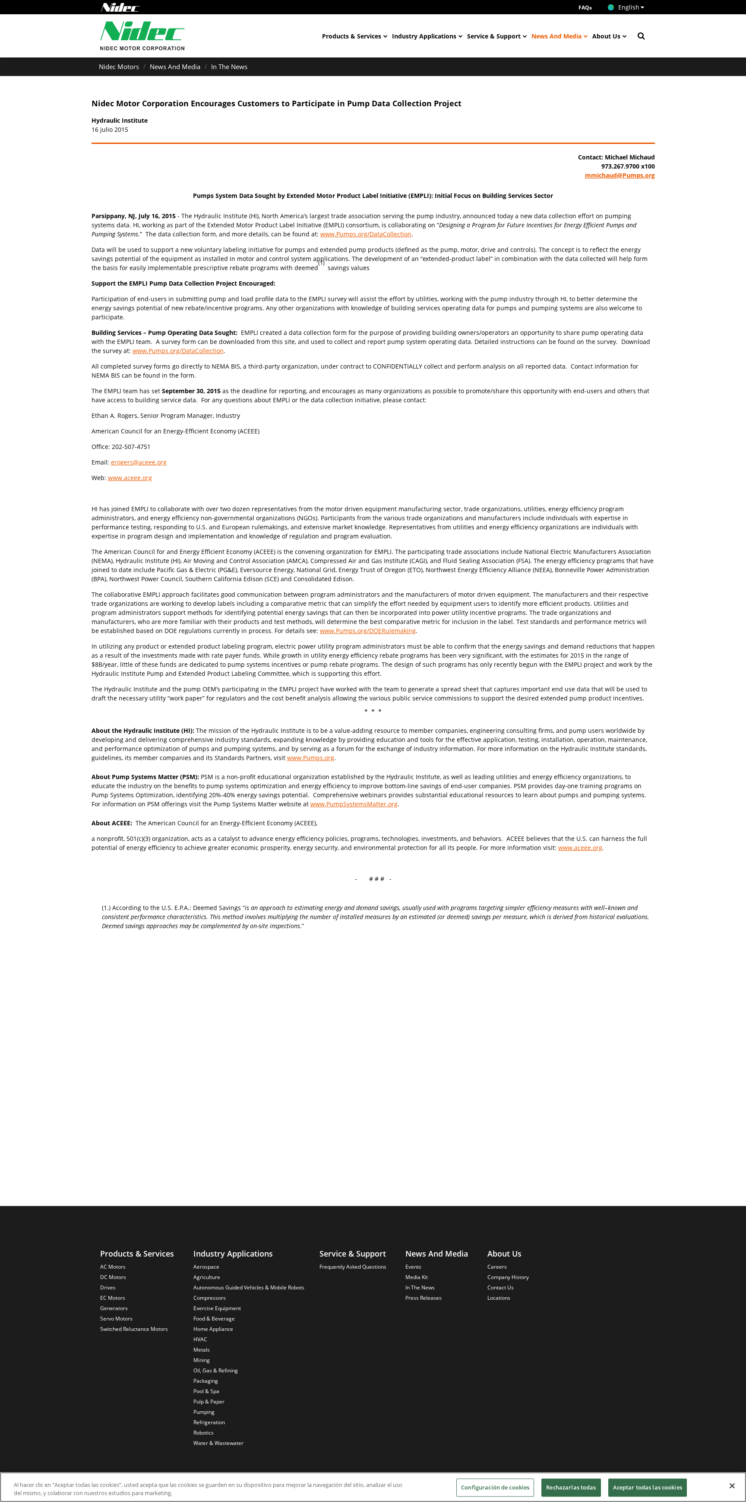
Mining (201, 1360)
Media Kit (416, 1277)
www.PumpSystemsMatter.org (354, 804)
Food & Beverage (214, 1318)
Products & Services (351, 36)
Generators (114, 1308)
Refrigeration (209, 1422)
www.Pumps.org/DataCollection (365, 234)
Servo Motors (116, 1318)
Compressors (209, 1298)
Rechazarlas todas (571, 1487)
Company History (508, 1277)
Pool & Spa (206, 1391)
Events (413, 1266)
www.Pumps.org (310, 758)
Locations (498, 1298)
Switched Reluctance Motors (134, 1329)
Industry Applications (424, 36)
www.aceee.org (130, 478)
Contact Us (500, 1287)
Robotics (203, 1432)
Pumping (204, 1412)
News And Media (556, 36)
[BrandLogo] (142, 35)
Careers (497, 1266)
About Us (606, 36)
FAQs (585, 7)
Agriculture (206, 1277)
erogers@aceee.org (139, 462)
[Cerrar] (732, 1486)
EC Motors (112, 1298)
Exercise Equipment (217, 1308)
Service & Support (494, 36)
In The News (229, 66)
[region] (373, 1487)
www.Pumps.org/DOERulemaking (368, 631)
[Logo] (120, 7)
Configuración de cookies (495, 1487)
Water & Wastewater (218, 1443)
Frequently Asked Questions (352, 1266)
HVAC (200, 1339)
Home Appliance (213, 1329)
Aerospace (206, 1266)
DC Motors (113, 1277)
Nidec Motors (119, 66)
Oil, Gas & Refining (215, 1370)
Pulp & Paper (208, 1401)
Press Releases (423, 1298)
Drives (108, 1287)
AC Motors (113, 1266)
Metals (201, 1349)
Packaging (205, 1380)
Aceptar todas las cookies (647, 1487)
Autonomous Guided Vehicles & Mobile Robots (248, 1287)
